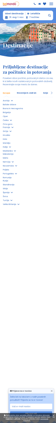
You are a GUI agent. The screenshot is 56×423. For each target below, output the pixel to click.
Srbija (5, 188)
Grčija (5, 131)
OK (53, 417)
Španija (6, 192)
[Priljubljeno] (44, 3)
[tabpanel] (28, 152)
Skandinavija (8, 184)
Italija (5, 147)
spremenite (44, 419)
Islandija (6, 143)
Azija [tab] (45, 93)
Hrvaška (6, 135)
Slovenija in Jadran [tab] (26, 93)
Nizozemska (8, 165)
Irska (5, 139)
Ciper (5, 116)
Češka (6, 120)
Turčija (6, 200)
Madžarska (8, 151)
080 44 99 (35, 3)
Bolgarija (7, 112)
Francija (6, 127)
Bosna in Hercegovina (13, 108)
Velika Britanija (9, 204)
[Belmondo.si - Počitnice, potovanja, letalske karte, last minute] (11, 4)
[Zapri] (51, 391)
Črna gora (7, 124)
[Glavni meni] (51, 4)
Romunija (7, 177)
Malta (5, 158)
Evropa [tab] (6, 93)
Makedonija (8, 154)
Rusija (5, 180)
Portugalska (8, 173)
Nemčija (6, 162)
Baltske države (9, 104)
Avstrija (6, 100)
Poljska (6, 169)
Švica (5, 196)
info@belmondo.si (40, 3)
